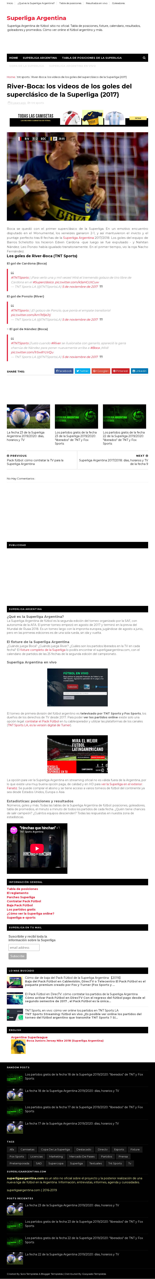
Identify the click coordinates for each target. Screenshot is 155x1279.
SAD (39, 1163)
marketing (56, 1156)
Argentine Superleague (29, 1037)
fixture (135, 1149)
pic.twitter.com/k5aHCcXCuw (77, 282)
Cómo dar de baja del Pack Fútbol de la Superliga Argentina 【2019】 (73, 978)
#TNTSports (19, 277)
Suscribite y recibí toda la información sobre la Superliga (32, 938)
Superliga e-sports (21, 917)
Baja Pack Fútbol (20, 905)
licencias (36, 1156)
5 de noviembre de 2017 (80, 287)
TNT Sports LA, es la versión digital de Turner (39, 725)
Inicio (10, 3)
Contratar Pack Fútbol (24, 901)
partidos (106, 1156)
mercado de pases (81, 1156)
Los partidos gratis (21, 909)
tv (129, 1163)
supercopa (55, 1163)
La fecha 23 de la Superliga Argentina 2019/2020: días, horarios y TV (25, 436)
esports (119, 1149)
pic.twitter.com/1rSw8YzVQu (32, 352)
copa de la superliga (55, 1149)
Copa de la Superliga (26, 65)
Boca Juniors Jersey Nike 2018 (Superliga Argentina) (65, 1040)
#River (56, 343)
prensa (123, 1156)
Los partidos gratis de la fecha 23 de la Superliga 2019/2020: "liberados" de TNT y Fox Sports (76, 438)
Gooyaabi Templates (94, 1273)
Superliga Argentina (36, 18)
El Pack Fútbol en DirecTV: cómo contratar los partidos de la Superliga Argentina (81, 994)
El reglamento (17, 893)
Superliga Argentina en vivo (72, 65)
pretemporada (19, 1163)
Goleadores (118, 3)
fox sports (17, 1156)
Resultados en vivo (96, 3)
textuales (95, 1163)
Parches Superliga (21, 897)
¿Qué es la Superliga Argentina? (36, 3)
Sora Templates (29, 1273)
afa (12, 1149)
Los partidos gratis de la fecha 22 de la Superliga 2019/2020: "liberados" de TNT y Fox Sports (124, 438)
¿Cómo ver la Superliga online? (30, 913)
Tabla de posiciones (70, 3)
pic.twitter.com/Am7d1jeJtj (30, 315)
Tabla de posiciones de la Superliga (92, 57)
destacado (83, 1149)
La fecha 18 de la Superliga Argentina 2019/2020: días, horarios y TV (72, 1091)
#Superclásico (43, 282)
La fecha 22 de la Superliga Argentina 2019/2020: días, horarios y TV (72, 1254)
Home (13, 57)
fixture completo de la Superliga (42, 650)
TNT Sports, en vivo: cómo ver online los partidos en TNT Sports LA (71, 1010)
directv (103, 1149)
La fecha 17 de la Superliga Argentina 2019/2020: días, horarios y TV (72, 1123)
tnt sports (23, 77)
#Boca (95, 348)
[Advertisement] (80, 40)
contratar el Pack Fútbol (42, 721)
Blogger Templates (52, 1273)
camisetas (27, 1149)
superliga (76, 1163)
